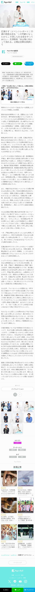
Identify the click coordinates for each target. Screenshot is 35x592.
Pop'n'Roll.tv (17, 461)
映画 (22, 456)
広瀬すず (13, 449)
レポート (17, 442)
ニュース (22, 2)
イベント (13, 456)
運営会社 (13, 585)
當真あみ (22, 449)
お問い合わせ (20, 585)
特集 (24, 578)
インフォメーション (17, 389)
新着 (17, 2)
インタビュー (12, 578)
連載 (28, 2)
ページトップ (17, 562)
